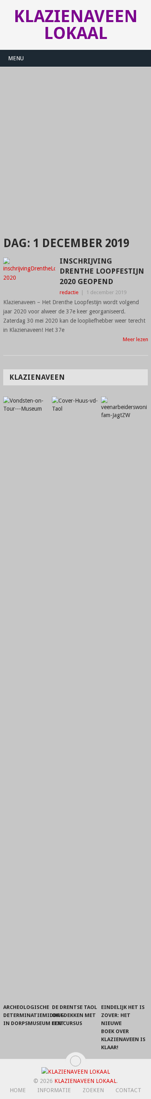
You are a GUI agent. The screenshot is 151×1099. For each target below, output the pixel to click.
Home (18, 1090)
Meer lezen (135, 339)
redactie (69, 292)
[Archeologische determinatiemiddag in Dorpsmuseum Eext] (26, 698)
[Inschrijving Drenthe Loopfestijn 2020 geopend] (29, 275)
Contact (128, 1090)
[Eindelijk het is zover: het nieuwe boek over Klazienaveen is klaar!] (124, 698)
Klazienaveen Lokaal (76, 24)
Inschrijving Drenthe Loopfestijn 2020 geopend (102, 271)
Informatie (54, 1090)
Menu (16, 58)
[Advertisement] (75, 146)
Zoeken (93, 1090)
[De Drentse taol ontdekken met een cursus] (75, 698)
